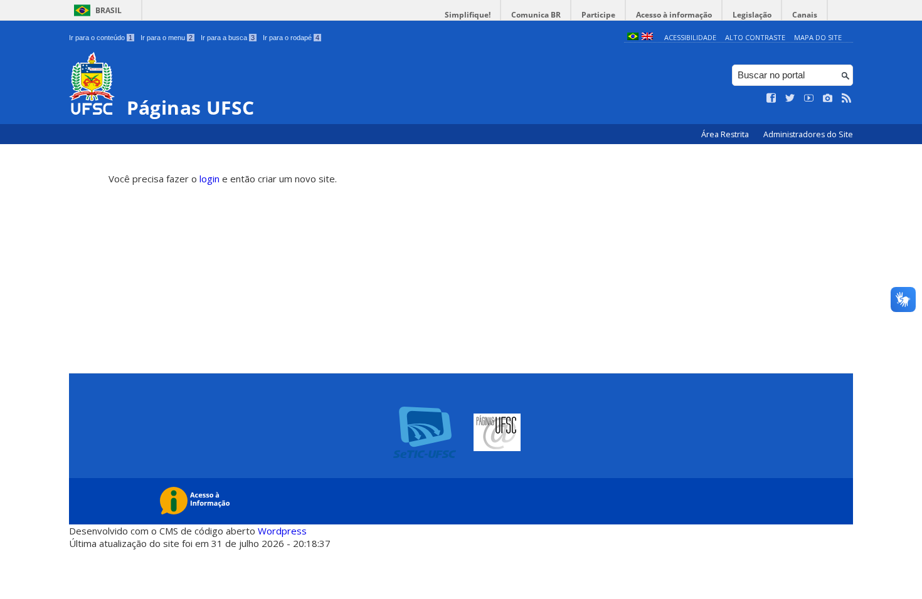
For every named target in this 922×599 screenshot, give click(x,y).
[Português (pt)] (633, 37)
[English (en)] (647, 37)
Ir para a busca (228, 37)
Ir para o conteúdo (100, 37)
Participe (598, 14)
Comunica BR (536, 14)
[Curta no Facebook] (771, 98)
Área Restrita (726, 134)
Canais (804, 14)
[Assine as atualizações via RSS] (847, 98)
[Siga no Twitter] (790, 98)
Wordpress (282, 530)
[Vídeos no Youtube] (809, 98)
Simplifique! (467, 14)
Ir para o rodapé (291, 37)
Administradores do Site (808, 134)
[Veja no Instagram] (828, 98)
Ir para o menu (166, 37)
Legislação (752, 14)
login (209, 178)
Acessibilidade (690, 37)
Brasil (108, 10)
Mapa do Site (818, 37)
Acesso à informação (674, 14)
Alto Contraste (755, 37)
